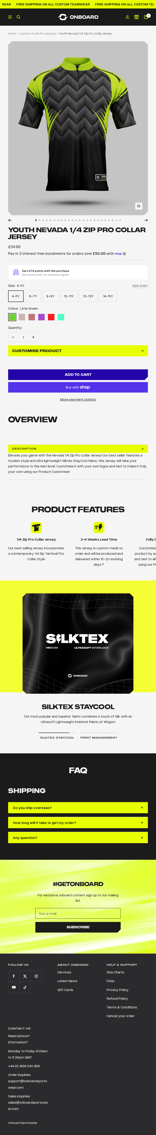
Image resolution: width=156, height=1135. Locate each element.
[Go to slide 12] (76, 220)
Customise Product (37, 350)
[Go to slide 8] (61, 220)
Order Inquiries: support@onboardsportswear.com (27, 1080)
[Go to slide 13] (79, 220)
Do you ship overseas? (32, 807)
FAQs (111, 980)
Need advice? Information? (19, 1038)
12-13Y (88, 296)
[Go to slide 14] (83, 220)
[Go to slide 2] (39, 220)
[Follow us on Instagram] (36, 976)
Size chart (140, 285)
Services (64, 972)
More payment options (78, 399)
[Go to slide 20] (105, 220)
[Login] (127, 17)
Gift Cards (65, 989)
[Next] (146, 220)
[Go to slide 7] (57, 220)
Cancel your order (120, 1015)
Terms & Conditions (122, 1007)
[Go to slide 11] (72, 220)
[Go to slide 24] (120, 220)
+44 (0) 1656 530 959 (24, 1066)
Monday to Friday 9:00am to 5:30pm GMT (28, 1054)
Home (12, 33)
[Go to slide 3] (43, 220)
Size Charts (115, 972)
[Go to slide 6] (54, 220)
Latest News (67, 980)
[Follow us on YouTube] (13, 987)
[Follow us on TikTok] (24, 987)
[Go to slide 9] (65, 220)
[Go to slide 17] (94, 220)
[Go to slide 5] (50, 220)
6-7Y (33, 296)
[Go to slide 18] (98, 220)
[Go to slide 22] (112, 220)
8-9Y (51, 296)
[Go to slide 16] (90, 220)
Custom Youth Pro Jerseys (38, 33)
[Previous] (10, 220)
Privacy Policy (118, 989)
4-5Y (16, 296)
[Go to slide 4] (47, 220)
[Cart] (146, 17)
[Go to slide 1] (36, 220)
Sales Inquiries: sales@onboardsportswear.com (28, 1102)
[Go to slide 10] (68, 220)
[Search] (18, 17)
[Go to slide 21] (109, 220)
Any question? (25, 837)
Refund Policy (117, 998)
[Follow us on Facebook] (13, 976)
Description (24, 448)
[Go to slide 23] (116, 220)
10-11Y (69, 296)
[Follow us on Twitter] (24, 976)
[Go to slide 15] (87, 220)
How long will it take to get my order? (44, 822)
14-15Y (108, 296)
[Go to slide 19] (101, 220)
